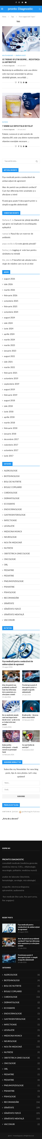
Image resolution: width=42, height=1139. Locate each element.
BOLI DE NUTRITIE (12, 482)
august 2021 (9, 356)
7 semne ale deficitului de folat (17, 126)
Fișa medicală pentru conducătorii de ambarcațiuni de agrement (17, 662)
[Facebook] (31, 15)
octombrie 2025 (11, 301)
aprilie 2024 (9, 334)
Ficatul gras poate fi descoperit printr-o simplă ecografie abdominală (29, 688)
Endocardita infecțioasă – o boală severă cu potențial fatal (10, 748)
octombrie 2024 (11, 312)
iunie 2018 (8, 412)
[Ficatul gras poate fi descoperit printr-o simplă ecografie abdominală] (31, 676)
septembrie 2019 (11, 384)
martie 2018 (9, 423)
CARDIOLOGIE (10, 493)
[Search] (40, 9)
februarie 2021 (10, 373)
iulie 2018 (8, 406)
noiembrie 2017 (11, 445)
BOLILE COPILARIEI (13, 487)
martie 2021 (9, 367)
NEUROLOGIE (10, 537)
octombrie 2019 (11, 379)
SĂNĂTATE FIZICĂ (12, 609)
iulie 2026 (8, 284)
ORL (6, 565)
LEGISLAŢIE (9, 526)
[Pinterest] (22, 2)
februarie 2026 (10, 296)
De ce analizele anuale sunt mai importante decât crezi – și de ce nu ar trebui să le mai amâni (11, 720)
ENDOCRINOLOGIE (13, 509)
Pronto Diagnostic (9, 65)
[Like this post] (16, 83)
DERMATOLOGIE (11, 498)
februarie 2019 (10, 395)
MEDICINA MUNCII (13, 532)
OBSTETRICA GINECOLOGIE (17, 554)
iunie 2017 (8, 456)
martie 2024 (9, 340)
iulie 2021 (8, 362)
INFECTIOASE (10, 521)
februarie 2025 (10, 307)
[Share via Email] (26, 83)
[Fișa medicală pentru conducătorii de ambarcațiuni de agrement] (21, 646)
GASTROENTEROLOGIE (14, 515)
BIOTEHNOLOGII (11, 476)
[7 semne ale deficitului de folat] (21, 105)
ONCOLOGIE (10, 559)
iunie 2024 (8, 329)
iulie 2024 (8, 323)
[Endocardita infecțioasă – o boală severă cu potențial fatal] (11, 736)
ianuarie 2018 (10, 434)
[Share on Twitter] (21, 82)
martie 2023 (9, 345)
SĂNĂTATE (9, 604)
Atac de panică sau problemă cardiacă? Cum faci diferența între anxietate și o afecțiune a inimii (19, 191)
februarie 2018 (10, 428)
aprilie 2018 (9, 417)
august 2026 (9, 279)
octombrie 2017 (11, 450)
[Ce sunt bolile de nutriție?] (31, 736)
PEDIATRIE (9, 570)
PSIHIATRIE (9, 587)
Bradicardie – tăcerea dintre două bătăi (30, 716)
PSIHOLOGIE (10, 592)
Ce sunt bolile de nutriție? (28, 746)
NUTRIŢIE (8, 548)
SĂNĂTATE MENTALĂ (14, 615)
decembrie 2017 (11, 439)
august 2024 (9, 318)
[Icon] (21, 38)
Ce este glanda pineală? (25, 244)
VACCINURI (9, 620)
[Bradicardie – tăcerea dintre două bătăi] (31, 706)
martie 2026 (9, 290)
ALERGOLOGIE (10, 471)
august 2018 (9, 401)
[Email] (25, 2)
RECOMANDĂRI (11, 598)
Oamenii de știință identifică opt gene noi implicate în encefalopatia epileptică (20, 224)
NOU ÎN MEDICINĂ (13, 543)
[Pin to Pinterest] (23, 83)
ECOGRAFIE (9, 504)
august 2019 (9, 390)
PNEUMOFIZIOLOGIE (14, 581)
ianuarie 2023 (10, 351)
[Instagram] (19, 2)
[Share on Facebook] (18, 83)
